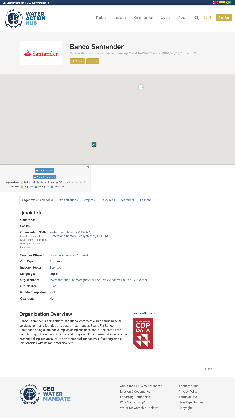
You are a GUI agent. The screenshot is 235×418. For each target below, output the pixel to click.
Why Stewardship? (133, 402)
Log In (208, 17)
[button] (141, 87)
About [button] (182, 17)
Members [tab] (127, 200)
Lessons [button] (120, 17)
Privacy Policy (188, 391)
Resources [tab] (108, 200)
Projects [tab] (89, 200)
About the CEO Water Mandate (141, 386)
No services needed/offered (69, 255)
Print (210, 368)
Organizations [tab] (68, 200)
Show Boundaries (45, 177)
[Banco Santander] (41, 53)
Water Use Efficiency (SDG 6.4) (70, 232)
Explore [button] (101, 17)
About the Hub (189, 386)
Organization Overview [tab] (37, 200)
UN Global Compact (14, 2)
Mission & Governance (135, 391)
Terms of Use (188, 397)
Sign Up (223, 17)
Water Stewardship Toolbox (139, 408)
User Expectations (191, 402)
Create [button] (166, 17)
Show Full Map (45, 170)
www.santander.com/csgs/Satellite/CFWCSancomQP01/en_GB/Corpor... (142, 53)
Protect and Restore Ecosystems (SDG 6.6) (79, 236)
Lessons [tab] (146, 200)
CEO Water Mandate (38, 2)
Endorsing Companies (135, 397)
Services (55, 267)
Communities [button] (143, 17)
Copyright (185, 408)
